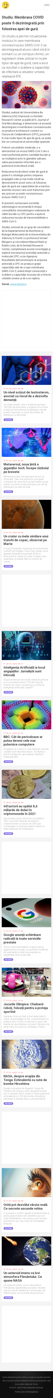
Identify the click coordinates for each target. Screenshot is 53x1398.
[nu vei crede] (5, 5)
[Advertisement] (26, 319)
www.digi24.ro (18, 284)
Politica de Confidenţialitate (26, 1392)
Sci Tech (8, 420)
